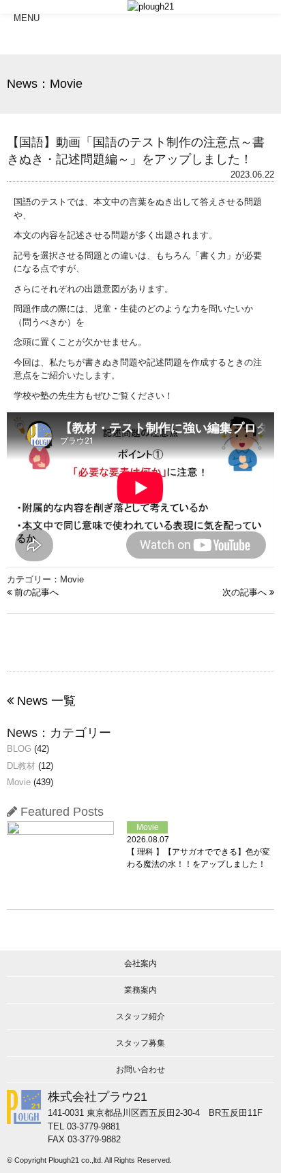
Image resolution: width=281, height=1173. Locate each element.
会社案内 (140, 963)
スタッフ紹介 (140, 1016)
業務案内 (140, 990)
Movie (19, 782)
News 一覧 (45, 701)
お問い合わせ (140, 1069)
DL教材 (21, 766)
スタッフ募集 (140, 1043)
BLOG (19, 749)
